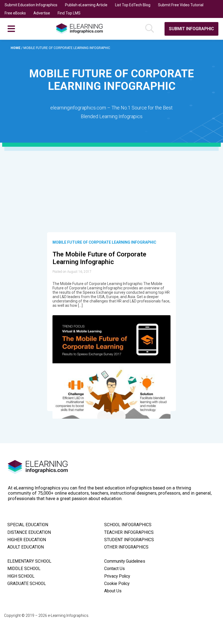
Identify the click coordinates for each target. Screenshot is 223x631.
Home (16, 48)
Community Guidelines (124, 561)
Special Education (27, 524)
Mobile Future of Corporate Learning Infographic (104, 242)
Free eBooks (15, 13)
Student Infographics (129, 539)
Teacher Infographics (129, 532)
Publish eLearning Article (86, 5)
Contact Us (114, 568)
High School (21, 576)
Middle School (24, 568)
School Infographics (127, 524)
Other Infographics (126, 547)
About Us (113, 591)
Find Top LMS (69, 13)
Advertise (41, 13)
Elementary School (29, 561)
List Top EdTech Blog (132, 5)
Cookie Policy (116, 583)
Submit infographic (191, 28)
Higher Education (26, 539)
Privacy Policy (117, 576)
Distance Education (29, 532)
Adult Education (25, 547)
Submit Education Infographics (31, 5)
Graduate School (26, 583)
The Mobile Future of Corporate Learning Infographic (99, 258)
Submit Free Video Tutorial (180, 5)
